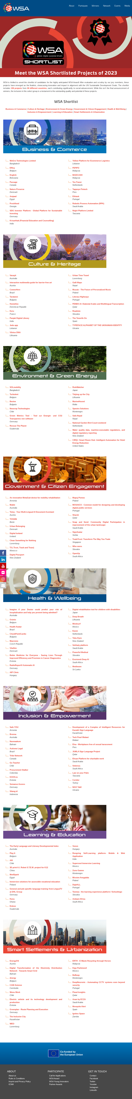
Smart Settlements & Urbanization (89, 112)
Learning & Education (62, 112)
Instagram (94, 1087)
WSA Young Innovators (59, 1081)
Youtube (93, 1084)
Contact (93, 1076)
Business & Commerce (16, 109)
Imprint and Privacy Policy (20, 1081)
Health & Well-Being (117, 109)
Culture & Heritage (36, 109)
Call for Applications (57, 1076)
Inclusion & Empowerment (39, 112)
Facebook (94, 1078)
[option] (66, 42)
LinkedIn (93, 1090)
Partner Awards (55, 1084)
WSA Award (54, 1078)
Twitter (92, 1081)
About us (12, 1076)
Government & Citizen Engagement (90, 109)
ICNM (11, 1084)
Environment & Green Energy (59, 109)
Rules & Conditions (17, 1078)
